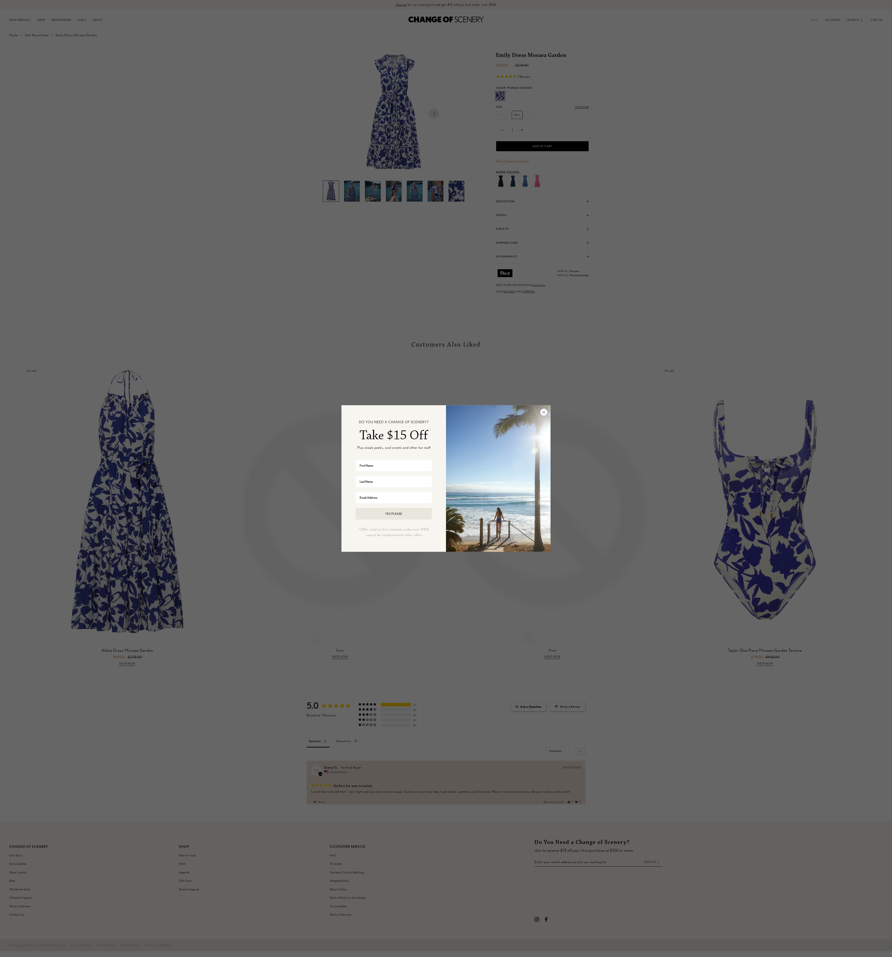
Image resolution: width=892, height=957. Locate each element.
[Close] (543, 412)
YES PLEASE (393, 513)
